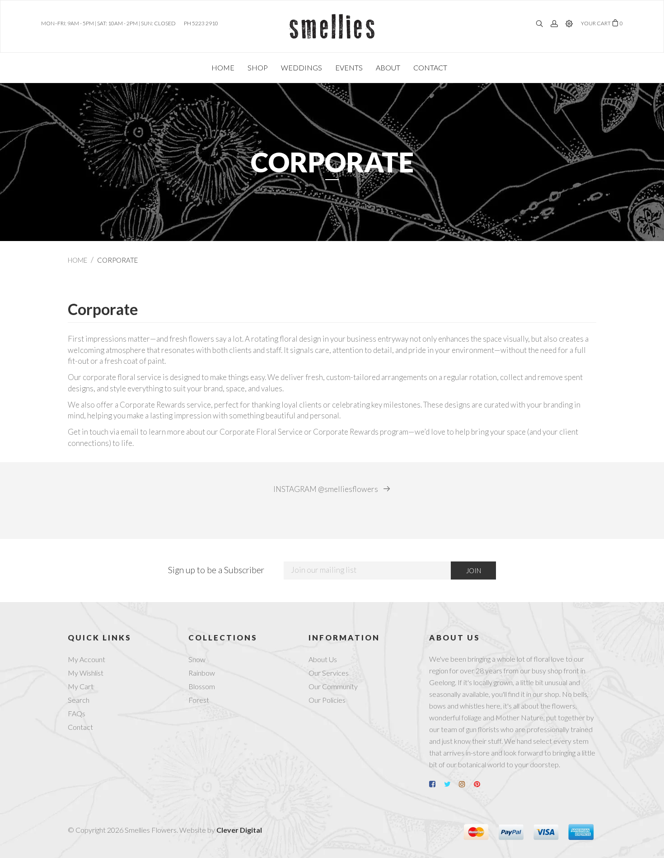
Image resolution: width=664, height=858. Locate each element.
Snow (197, 659)
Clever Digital (239, 830)
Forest (198, 700)
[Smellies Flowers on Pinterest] (480, 784)
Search (78, 700)
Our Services (329, 672)
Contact (80, 727)
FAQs (76, 713)
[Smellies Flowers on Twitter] (451, 784)
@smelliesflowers (326, 489)
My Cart (81, 686)
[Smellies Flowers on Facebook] (436, 784)
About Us (323, 659)
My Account (86, 659)
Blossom (201, 686)
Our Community (333, 686)
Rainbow (201, 672)
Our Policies (327, 700)
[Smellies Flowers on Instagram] (465, 784)
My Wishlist (85, 672)
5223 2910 (205, 23)
